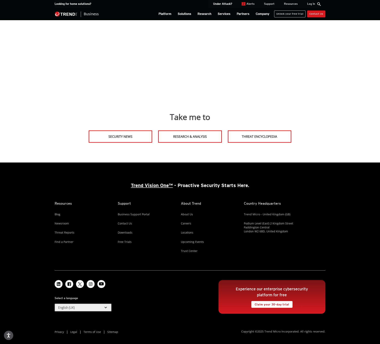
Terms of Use (92, 332)
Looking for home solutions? (73, 3)
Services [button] (224, 14)
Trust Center (189, 251)
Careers (186, 223)
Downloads (125, 232)
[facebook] (69, 284)
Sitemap (112, 332)
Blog (57, 214)
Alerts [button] (249, 3)
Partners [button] (243, 14)
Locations (187, 232)
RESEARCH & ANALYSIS (190, 136)
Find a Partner (64, 242)
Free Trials (125, 242)
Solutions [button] (184, 14)
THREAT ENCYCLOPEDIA (259, 136)
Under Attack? (222, 3)
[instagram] (91, 284)
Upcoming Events (192, 242)
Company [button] (262, 14)
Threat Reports (64, 232)
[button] (83, 308)
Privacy (59, 332)
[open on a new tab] (80, 284)
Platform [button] (165, 14)
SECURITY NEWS (110, 135)
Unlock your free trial (288, 12)
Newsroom (62, 223)
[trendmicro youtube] (101, 284)
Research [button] (204, 14)
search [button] (319, 4)
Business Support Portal (134, 214)
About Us (187, 214)
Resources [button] (291, 3)
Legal (73, 332)
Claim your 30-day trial (270, 303)
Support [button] (269, 3)
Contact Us (316, 13)
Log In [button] (311, 3)
